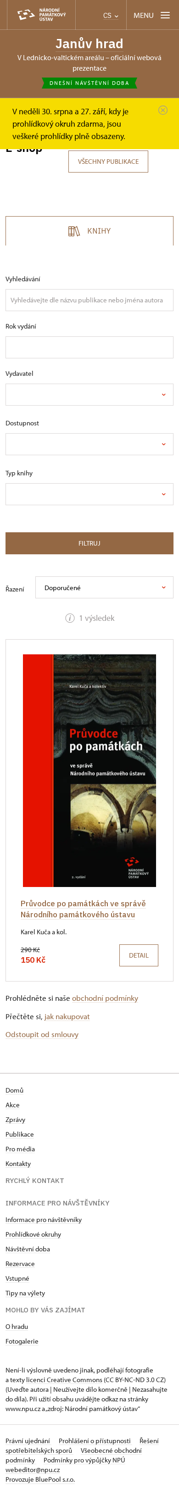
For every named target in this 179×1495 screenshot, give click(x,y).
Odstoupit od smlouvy (42, 1034)
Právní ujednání (28, 1440)
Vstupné (17, 1278)
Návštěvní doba (28, 1248)
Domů (14, 1090)
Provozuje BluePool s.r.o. (40, 1479)
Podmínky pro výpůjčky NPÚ (84, 1460)
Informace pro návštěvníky (44, 1219)
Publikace (20, 1134)
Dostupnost (22, 422)
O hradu (17, 1326)
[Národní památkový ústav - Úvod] (41, 15)
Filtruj (89, 543)
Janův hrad (89, 43)
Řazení (15, 589)
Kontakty (18, 1163)
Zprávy (15, 1119)
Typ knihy (19, 473)
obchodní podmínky (105, 998)
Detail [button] (139, 955)
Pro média (20, 1148)
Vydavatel (20, 373)
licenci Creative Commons (64, 1379)
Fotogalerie (22, 1341)
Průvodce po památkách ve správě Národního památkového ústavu (83, 909)
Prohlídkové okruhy (33, 1234)
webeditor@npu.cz (33, 1469)
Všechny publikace (108, 161)
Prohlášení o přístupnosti (95, 1440)
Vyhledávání (23, 278)
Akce (13, 1104)
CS (108, 15)
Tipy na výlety (25, 1293)
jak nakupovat (67, 1016)
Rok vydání (21, 326)
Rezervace (20, 1263)
